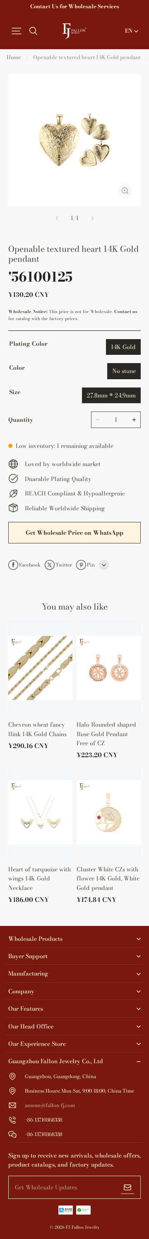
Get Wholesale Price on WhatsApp (74, 532)
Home (14, 57)
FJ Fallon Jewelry (82, 1227)
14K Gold (123, 347)
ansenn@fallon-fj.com (50, 1105)
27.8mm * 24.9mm (111, 395)
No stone (124, 371)
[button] (16, 31)
